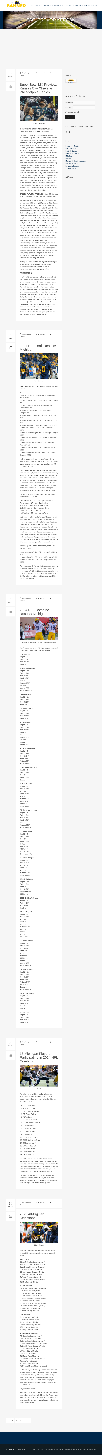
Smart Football (70, 168)
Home (32, 5)
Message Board (55, 5)
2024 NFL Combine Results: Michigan (34, 612)
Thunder (22, 75)
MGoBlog (68, 156)
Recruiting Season (72, 166)
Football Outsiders (71, 151)
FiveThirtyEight (70, 148)
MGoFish (68, 158)
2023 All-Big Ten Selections (32, 1216)
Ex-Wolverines (78, 5)
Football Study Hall (72, 153)
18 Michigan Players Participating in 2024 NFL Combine (39, 1057)
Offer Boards (44, 5)
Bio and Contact (67, 1449)
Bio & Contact (67, 5)
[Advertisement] (51, 44)
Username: (68, 103)
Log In (70, 117)
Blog (36, 5)
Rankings (87, 5)
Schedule (94, 5)
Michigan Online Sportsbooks (75, 161)
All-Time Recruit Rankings (53, 1449)
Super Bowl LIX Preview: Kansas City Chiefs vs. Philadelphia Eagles (38, 88)
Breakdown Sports (71, 146)
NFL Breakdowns (71, 163)
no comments (41, 73)
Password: (68, 107)
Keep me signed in (73, 112)
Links (84, 1449)
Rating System (91, 1449)
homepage (28, 73)
